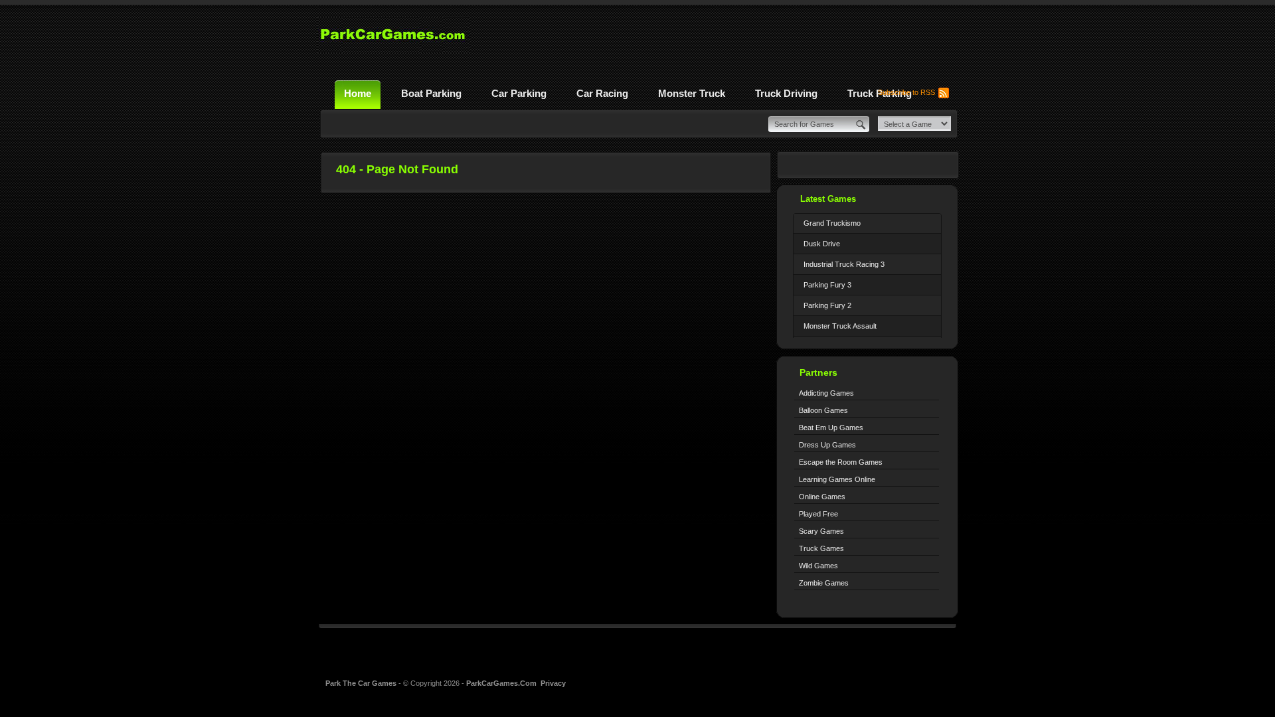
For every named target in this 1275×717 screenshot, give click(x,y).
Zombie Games (824, 583)
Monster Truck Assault (840, 326)
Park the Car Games (361, 683)
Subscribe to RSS (906, 92)
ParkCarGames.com (501, 683)
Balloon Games (823, 410)
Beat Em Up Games (831, 428)
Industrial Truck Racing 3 (844, 264)
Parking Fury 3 (827, 285)
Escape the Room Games (841, 462)
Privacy (553, 683)
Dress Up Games (827, 445)
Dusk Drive (822, 244)
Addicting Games (826, 393)
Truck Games (821, 548)
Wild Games (818, 566)
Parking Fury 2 (827, 305)
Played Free (818, 514)
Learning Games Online (837, 479)
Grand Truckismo (832, 223)
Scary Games (821, 531)
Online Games (822, 497)
